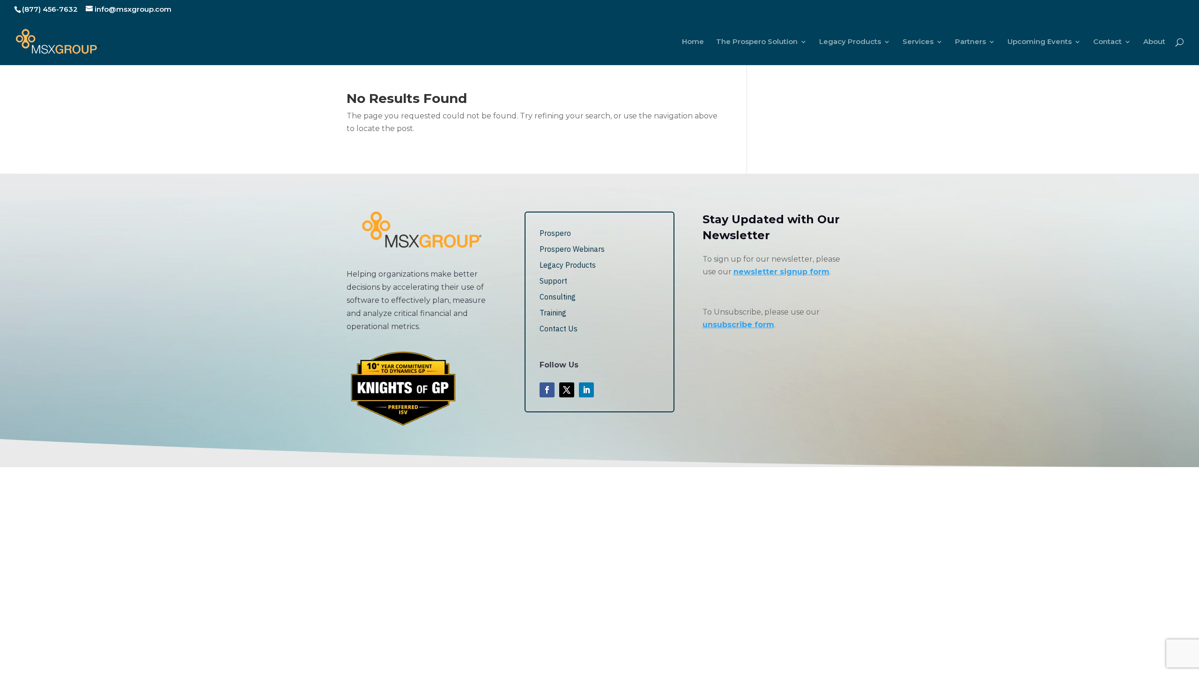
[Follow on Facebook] (547, 389)
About (1154, 42)
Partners (970, 42)
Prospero (555, 233)
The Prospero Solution (757, 42)
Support (553, 281)
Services (918, 42)
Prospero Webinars (572, 249)
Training (553, 312)
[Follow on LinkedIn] (586, 389)
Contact (1107, 42)
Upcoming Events (1039, 42)
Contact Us (558, 328)
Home (693, 42)
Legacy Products (850, 42)
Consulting (558, 296)
